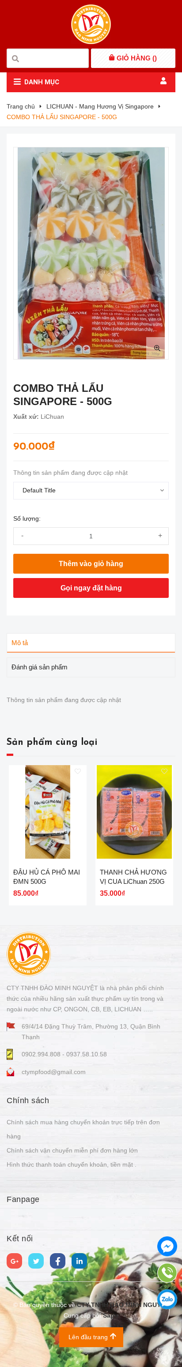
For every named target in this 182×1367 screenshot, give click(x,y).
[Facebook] (57, 1261)
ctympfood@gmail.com (54, 1071)
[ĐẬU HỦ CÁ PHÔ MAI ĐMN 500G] (48, 812)
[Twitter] (36, 1261)
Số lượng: (27, 518)
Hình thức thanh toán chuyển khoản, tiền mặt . (71, 1164)
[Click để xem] (91, 253)
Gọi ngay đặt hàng (91, 588)
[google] (14, 1261)
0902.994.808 (42, 1054)
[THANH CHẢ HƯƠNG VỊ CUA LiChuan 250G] (134, 812)
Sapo (110, 1315)
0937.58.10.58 (86, 1054)
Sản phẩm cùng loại (52, 742)
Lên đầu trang (88, 1337)
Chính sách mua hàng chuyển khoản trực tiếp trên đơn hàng (83, 1129)
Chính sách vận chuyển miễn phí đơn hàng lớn (72, 1150)
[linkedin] (79, 1261)
